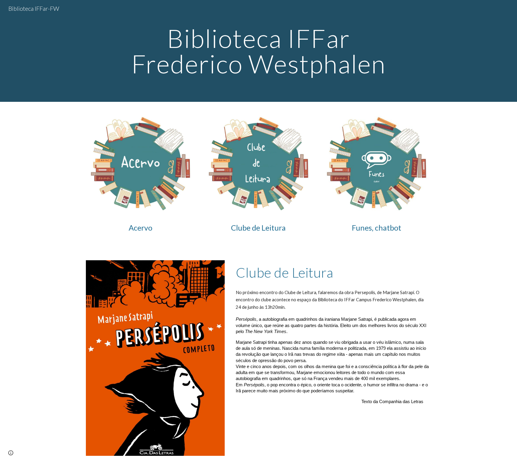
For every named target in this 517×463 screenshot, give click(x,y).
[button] (11, 453)
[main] (258, 51)
